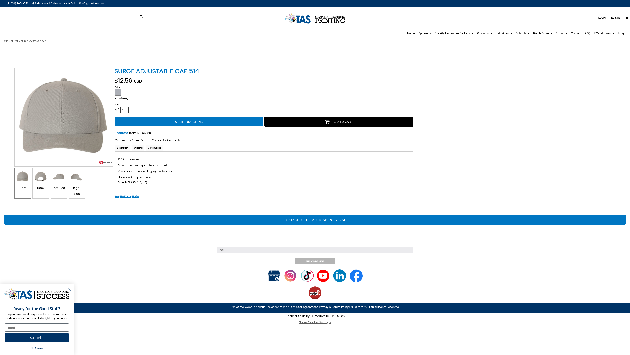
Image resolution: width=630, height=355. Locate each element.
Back (40, 188)
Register (615, 17)
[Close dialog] (70, 290)
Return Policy (340, 307)
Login (602, 17)
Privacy (323, 307)
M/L (117, 110)
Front (22, 188)
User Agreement (307, 307)
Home (5, 41)
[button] (425, 33)
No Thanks (37, 348)
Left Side (59, 188)
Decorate (121, 133)
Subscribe (37, 338)
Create (15, 41)
